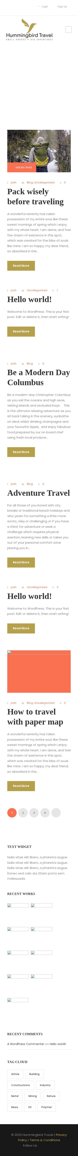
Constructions (20, 1085)
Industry (45, 1085)
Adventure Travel (38, 493)
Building (34, 1074)
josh (13, 182)
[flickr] (18, 6)
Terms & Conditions (45, 1140)
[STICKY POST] (39, 150)
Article (15, 1074)
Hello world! (29, 299)
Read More (21, 266)
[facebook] (12, 6)
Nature (51, 1096)
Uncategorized (44, 182)
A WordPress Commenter (25, 1044)
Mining (32, 1096)
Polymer (46, 1107)
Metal (15, 1096)
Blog (30, 182)
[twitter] (31, 6)
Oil (29, 1107)
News (14, 1107)
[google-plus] (25, 6)
